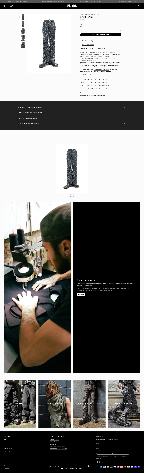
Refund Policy (7, 445)
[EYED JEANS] (72, 168)
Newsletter (6, 454)
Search (5, 439)
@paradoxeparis (84, 71)
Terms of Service (8, 448)
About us (6, 442)
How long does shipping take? (28, 118)
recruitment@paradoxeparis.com (58, 448)
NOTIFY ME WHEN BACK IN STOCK (100, 34)
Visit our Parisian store (88, 44)
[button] (13, 6)
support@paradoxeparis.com (101, 69)
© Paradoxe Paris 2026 (54, 466)
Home (81, 14)
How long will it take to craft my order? (30, 112)
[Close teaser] (88, 466)
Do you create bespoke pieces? (28, 123)
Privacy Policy (7, 451)
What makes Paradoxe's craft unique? (30, 107)
